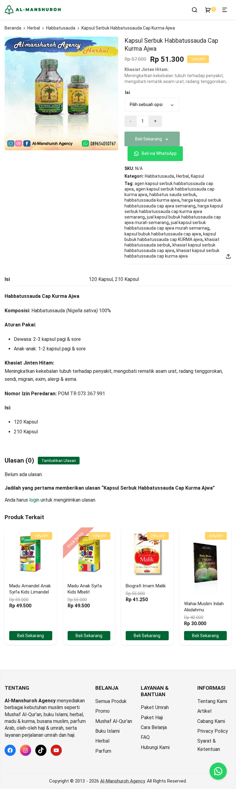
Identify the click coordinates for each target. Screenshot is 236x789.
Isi (127, 92)
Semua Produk (111, 701)
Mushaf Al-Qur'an (113, 721)
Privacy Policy (212, 731)
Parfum (103, 751)
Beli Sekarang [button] (30, 635)
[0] (208, 10)
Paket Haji (152, 717)
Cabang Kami (211, 721)
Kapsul (197, 176)
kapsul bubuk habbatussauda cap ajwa (162, 233)
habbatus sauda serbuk (172, 194)
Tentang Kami (212, 701)
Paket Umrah (155, 707)
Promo (102, 711)
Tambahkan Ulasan (58, 460)
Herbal (33, 28)
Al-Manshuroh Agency (122, 781)
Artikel (204, 711)
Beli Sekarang (148, 138)
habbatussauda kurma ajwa (151, 200)
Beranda (13, 28)
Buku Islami (107, 731)
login (34, 500)
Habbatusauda (60, 28)
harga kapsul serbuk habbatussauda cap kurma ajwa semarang (173, 211)
